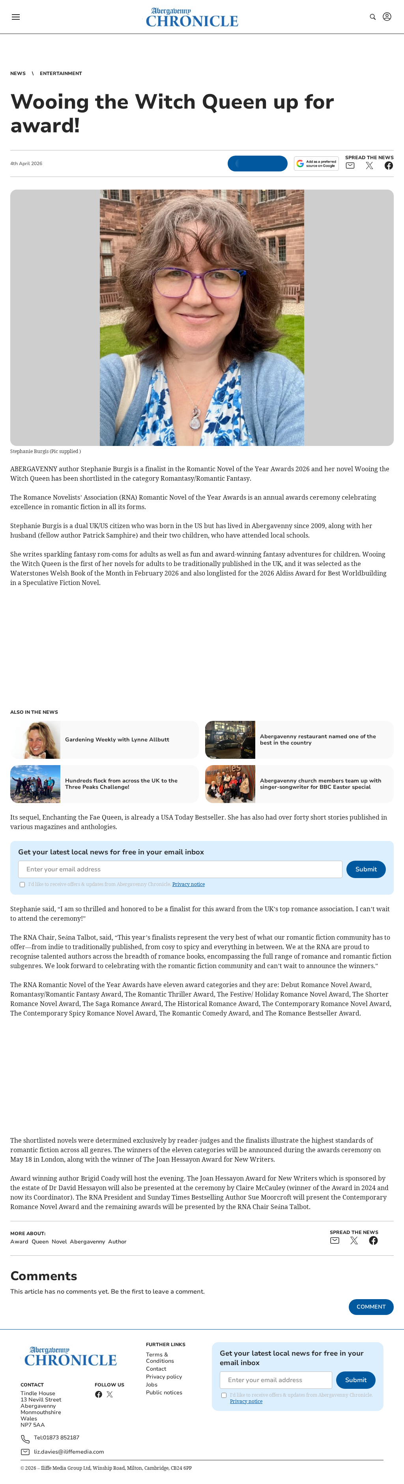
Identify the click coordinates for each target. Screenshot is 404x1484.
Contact (156, 1369)
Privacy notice (188, 884)
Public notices (164, 1392)
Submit (366, 869)
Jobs (151, 1384)
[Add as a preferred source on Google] (316, 163)
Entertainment (61, 73)
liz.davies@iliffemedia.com (69, 1452)
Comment (371, 1307)
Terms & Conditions (160, 1358)
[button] (15, 17)
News (18, 73)
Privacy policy (164, 1377)
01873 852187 (61, 1438)
